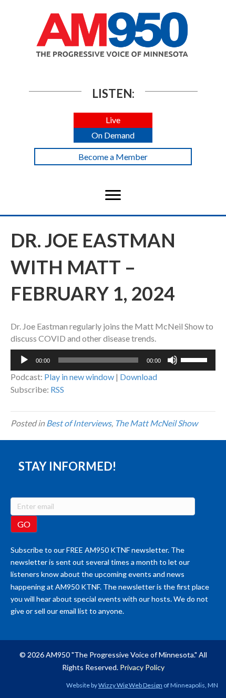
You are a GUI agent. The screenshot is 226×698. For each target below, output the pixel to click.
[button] (113, 120)
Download (138, 377)
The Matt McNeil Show (156, 423)
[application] (113, 360)
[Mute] (172, 360)
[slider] (195, 359)
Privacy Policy (142, 667)
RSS (57, 389)
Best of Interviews (78, 423)
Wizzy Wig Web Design (130, 685)
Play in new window (79, 377)
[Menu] (113, 195)
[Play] (24, 360)
